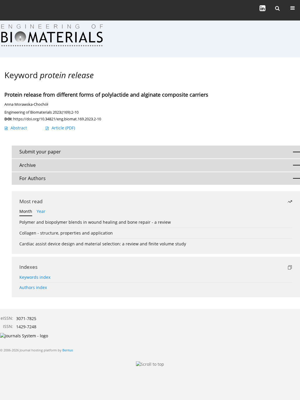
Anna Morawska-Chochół (26, 104)
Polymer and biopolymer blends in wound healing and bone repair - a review (95, 222)
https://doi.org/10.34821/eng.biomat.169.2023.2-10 (57, 119)
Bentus (67, 350)
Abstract (19, 128)
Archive (27, 165)
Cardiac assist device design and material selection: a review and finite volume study (102, 244)
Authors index (33, 287)
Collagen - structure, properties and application (66, 233)
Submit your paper (40, 151)
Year (41, 211)
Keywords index (34, 277)
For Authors (32, 178)
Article (63, 128)
